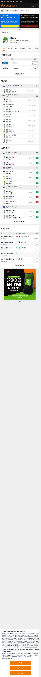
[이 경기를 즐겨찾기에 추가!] (1, 91)
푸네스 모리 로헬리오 (10, 236)
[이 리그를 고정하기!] (21, 86)
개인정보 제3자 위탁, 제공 (31, 647)
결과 (16, 48)
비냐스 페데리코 (9, 259)
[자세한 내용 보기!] (19, 90)
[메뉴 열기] (37, 5)
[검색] (32, 5)
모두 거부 (20, 668)
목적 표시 (20, 673)
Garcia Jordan (8, 242)
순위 (29, 48)
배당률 (10, 48)
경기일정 (22, 48)
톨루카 (23, 259)
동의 (20, 663)
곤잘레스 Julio (8, 248)
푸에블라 (23, 248)
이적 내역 (36, 48)
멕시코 (6, 32)
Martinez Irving (9, 253)
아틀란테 (23, 242)
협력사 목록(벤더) (7, 659)
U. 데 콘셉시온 (25, 236)
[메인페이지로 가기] (10, 5)
